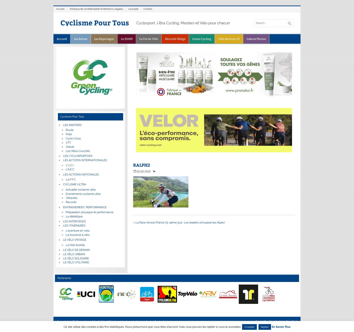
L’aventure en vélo (78, 230)
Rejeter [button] (265, 327)
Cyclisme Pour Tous (94, 22)
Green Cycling (201, 39)
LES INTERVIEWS (74, 221)
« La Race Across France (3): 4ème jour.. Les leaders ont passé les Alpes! (179, 222)
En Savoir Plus (281, 327)
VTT (68, 142)
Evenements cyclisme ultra (83, 194)
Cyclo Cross (73, 138)
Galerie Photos (256, 39)
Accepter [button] (249, 327)
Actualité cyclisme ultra (81, 189)
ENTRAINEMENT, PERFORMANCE (85, 207)
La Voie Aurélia (75, 245)
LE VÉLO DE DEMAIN (76, 250)
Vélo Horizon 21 (229, 39)
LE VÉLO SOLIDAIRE (76, 258)
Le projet (133, 9)
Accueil (60, 9)
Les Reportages (104, 39)
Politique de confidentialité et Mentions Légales (96, 9)
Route (70, 130)
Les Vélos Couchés (78, 151)
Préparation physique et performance (89, 212)
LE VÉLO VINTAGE (74, 240)
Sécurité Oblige (175, 39)
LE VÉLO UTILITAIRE (76, 262)
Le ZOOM (127, 39)
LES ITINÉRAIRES (74, 225)
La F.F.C (71, 179)
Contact (147, 9)
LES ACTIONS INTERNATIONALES (85, 160)
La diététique (74, 216)
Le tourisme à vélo (78, 235)
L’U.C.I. (70, 165)
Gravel (70, 146)
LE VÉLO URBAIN (74, 254)
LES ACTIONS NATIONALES (81, 174)
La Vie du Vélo (148, 39)
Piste (69, 134)
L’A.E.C (70, 169)
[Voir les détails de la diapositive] (66, 294)
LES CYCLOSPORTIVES (77, 156)
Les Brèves (80, 39)
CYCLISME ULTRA (74, 184)
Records (71, 202)
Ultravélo (71, 198)
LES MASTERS (72, 125)
